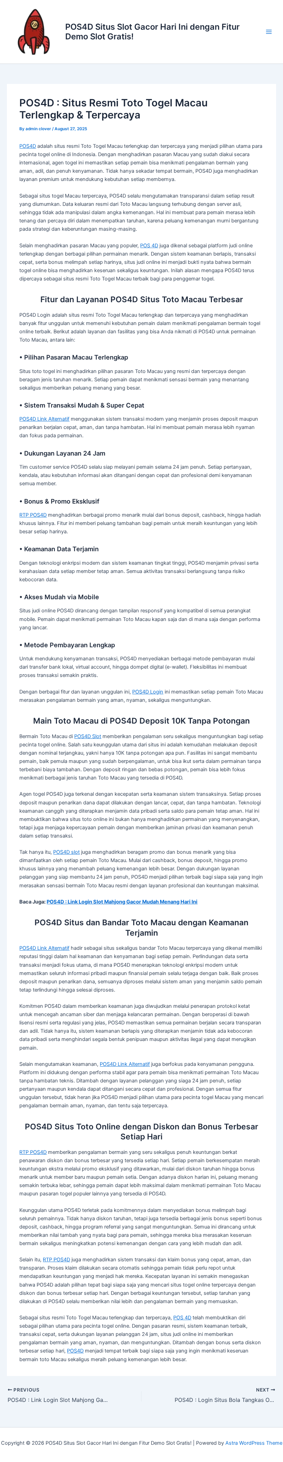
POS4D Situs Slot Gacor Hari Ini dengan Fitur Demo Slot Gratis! (152, 31)
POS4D (27, 146)
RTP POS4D (33, 515)
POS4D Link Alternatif (44, 419)
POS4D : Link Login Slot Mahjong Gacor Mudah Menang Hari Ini (122, 902)
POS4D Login (147, 692)
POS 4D (149, 245)
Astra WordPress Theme (253, 1443)
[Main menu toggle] (269, 32)
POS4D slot (66, 852)
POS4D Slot (87, 736)
